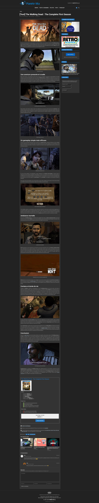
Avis (26, 434)
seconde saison (33, 281)
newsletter (46, 428)
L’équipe (45, 497)
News (36, 7)
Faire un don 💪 (70, 54)
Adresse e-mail (65, 84)
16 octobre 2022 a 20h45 (30, 464)
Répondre (57, 455)
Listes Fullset (47, 496)
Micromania (48, 430)
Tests (41, 7)
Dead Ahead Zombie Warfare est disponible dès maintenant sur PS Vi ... (53, 448)
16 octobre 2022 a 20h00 (27, 456)
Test (28, 434)
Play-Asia (57, 430)
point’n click (27, 335)
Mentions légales (41, 497)
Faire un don (59, 497)
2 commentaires (25, 16)
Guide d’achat (42, 496)
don (40, 431)
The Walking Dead (32, 434)
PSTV (56, 7)
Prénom (63, 86)
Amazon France (53, 430)
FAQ (58, 496)
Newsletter (54, 497)
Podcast (62, 7)
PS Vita (52, 7)
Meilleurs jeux (52, 496)
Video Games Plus (24, 431)
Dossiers (46, 7)
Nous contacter (49, 497)
